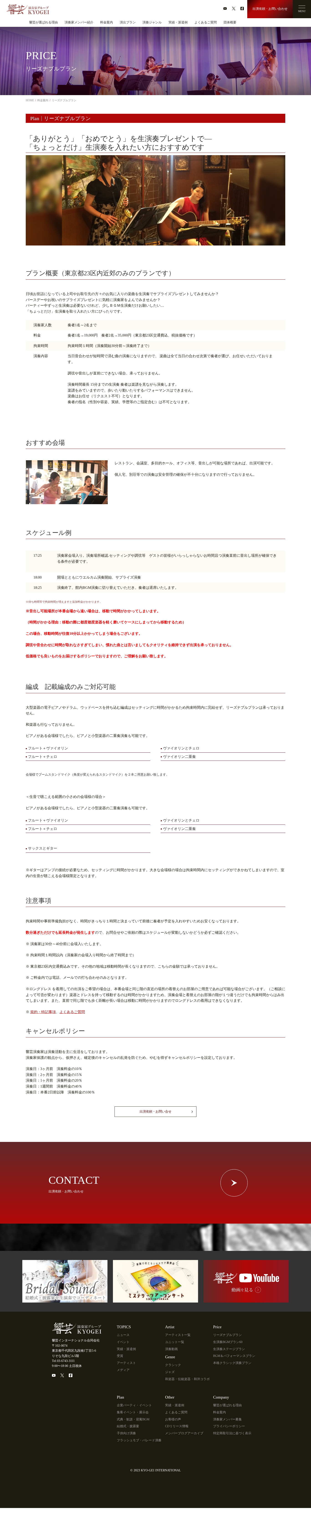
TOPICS (124, 1327)
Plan (120, 1397)
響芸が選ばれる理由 (43, 22)
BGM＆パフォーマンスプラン (234, 1356)
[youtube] (225, 8)
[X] (62, 1375)
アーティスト (126, 1363)
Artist (169, 1327)
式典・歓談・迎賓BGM (133, 1419)
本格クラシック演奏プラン (232, 1363)
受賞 (120, 1356)
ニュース (123, 1335)
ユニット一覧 (174, 1342)
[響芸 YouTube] (246, 1300)
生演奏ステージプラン (229, 1349)
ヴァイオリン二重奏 (179, 757)
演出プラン (128, 22)
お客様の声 (173, 1419)
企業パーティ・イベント (134, 1405)
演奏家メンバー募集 (227, 1419)
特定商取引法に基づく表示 (232, 1433)
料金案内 (106, 22)
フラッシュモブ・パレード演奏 (139, 1440)
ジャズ (170, 1372)
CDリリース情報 (177, 1426)
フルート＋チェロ (42, 757)
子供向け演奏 (126, 1433)
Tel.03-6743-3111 (63, 1361)
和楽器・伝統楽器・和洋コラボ (187, 1379)
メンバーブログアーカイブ (184, 1433)
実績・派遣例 (178, 22)
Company (221, 1397)
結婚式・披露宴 (128, 1426)
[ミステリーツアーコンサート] (155, 1300)
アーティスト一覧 (178, 1335)
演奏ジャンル (152, 22)
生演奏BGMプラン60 (227, 1342)
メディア (123, 1370)
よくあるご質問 (205, 22)
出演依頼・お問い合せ (155, 1111)
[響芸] (27, 7)
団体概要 (230, 22)
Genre (170, 1357)
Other (169, 1397)
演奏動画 (171, 1349)
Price (217, 1327)
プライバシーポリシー (229, 1426)
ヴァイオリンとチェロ (181, 748)
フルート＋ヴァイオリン (48, 748)
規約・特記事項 (43, 1012)
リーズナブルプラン (227, 1335)
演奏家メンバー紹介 (79, 22)
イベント (123, 1342)
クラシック (173, 1365)
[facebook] (242, 8)
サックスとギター (42, 848)
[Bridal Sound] (64, 1300)
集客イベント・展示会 (133, 1412)
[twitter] (233, 8)
